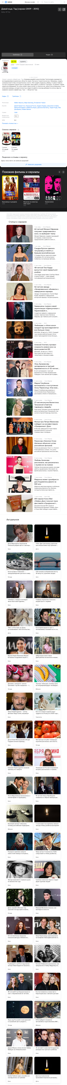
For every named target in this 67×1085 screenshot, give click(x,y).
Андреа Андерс (42, 106)
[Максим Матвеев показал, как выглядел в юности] (47, 902)
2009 (12, 64)
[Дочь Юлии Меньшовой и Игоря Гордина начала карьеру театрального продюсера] (19, 734)
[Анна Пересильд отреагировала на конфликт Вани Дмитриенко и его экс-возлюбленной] (47, 930)
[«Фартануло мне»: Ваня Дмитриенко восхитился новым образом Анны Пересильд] (47, 650)
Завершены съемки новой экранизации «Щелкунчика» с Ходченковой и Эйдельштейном (46, 308)
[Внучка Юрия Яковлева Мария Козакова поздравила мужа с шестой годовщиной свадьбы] (19, 650)
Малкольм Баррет (20, 107)
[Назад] (59, 172)
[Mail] (6, 2)
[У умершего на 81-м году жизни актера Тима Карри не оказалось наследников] (19, 958)
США (15, 112)
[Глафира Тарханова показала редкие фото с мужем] (47, 594)
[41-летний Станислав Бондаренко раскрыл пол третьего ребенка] (47, 1042)
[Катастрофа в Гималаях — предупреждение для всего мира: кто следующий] (19, 566)
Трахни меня (49, 202)
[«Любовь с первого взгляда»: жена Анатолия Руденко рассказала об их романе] (19, 594)
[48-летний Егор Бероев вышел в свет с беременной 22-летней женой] (19, 986)
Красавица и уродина (9, 202)
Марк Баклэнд (28, 102)
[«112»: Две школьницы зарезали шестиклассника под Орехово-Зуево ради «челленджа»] (47, 538)
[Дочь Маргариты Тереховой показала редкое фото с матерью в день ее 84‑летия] (19, 538)
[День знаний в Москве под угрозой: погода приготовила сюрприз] (19, 902)
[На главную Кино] (9, 2)
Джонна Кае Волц (43, 107)
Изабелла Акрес (31, 107)
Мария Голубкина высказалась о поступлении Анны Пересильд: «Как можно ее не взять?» (46, 385)
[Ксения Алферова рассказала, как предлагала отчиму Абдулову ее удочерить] (47, 958)
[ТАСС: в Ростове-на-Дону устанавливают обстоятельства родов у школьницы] (19, 622)
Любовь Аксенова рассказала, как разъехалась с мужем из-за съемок (46, 462)
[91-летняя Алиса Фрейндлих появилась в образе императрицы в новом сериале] (47, 790)
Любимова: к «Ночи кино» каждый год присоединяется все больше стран (46, 328)
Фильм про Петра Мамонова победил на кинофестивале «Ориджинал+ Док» (46, 424)
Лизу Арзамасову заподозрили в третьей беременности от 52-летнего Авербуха (46, 366)
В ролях (4, 105)
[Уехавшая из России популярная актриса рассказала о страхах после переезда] (47, 762)
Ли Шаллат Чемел (39, 102)
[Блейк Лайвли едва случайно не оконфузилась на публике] (19, 1070)
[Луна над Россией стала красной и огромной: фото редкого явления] (19, 1014)
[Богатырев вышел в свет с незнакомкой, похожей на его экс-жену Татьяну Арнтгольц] (47, 622)
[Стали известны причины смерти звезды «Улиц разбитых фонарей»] (47, 818)
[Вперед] (63, 172)
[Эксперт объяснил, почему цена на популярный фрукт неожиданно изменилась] (47, 678)
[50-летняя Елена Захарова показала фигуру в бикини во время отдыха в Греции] (19, 930)
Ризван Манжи (26, 109)
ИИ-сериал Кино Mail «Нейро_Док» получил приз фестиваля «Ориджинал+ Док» (46, 501)
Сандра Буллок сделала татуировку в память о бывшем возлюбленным (44, 250)
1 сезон (4, 147)
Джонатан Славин (53, 106)
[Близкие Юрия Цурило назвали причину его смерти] (19, 762)
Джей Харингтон (19, 106)
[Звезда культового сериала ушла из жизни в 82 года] (19, 874)
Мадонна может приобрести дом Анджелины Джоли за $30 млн (46, 482)
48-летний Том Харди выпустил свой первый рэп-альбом (46, 270)
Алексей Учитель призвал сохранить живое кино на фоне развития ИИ (45, 347)
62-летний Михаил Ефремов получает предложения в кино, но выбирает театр (46, 231)
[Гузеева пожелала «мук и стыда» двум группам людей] (47, 874)
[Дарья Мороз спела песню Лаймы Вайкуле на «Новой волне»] (19, 1042)
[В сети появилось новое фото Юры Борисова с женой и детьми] (47, 986)
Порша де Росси (31, 106)
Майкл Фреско (19, 102)
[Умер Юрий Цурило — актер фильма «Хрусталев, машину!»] (19, 706)
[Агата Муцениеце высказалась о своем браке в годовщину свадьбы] (19, 790)
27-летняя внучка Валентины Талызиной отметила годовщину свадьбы (46, 405)
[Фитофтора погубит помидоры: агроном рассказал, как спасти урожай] (47, 734)
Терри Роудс (54, 107)
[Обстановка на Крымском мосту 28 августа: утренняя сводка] (47, 566)
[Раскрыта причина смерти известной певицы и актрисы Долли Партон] (19, 846)
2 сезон (14, 147)
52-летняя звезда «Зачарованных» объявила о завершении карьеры (46, 289)
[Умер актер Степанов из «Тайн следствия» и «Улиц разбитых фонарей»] (47, 846)
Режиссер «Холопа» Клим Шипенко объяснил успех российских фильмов (45, 443)
